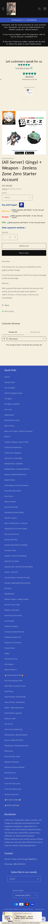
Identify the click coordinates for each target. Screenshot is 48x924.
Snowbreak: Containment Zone (16, 745)
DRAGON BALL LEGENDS (13, 463)
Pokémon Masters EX (12, 637)
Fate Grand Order (11, 507)
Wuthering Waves (11, 778)
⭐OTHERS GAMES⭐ (12, 800)
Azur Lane (8, 409)
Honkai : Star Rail (11, 572)
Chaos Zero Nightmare (13, 447)
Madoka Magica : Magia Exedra (16, 599)
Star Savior (8, 724)
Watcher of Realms (11, 762)
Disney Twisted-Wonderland (15, 474)
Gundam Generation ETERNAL (16, 545)
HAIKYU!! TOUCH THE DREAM (15, 556)
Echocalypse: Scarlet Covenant (16, 485)
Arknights (8, 398)
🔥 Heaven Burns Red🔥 (14, 675)
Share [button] (7, 305)
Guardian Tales (10, 550)
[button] (3, 8)
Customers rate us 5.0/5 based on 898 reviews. (21, 922)
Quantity (5, 232)
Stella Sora (8, 751)
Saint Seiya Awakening (13, 729)
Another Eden (9, 382)
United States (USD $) (22, 895)
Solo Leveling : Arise (12, 756)
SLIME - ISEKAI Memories (14, 707)
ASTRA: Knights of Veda (13, 393)
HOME (6, 653)
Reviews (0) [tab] (13, 332)
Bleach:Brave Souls (11, 420)
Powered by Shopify (26, 909)
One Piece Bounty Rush (13, 680)
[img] (24, 65)
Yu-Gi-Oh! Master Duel (12, 789)
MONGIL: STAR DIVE (11, 610)
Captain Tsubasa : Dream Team (16, 442)
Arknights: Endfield (11, 404)
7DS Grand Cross (10, 659)
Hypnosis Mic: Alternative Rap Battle (18, 567)
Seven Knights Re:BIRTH (13, 740)
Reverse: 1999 (9, 718)
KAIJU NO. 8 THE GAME (13, 458)
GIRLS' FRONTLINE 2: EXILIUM (15, 523)
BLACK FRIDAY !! (10, 669)
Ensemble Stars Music (12, 491)
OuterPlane (8, 691)
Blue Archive (9, 426)
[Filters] (4, 339)
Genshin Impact (10, 518)
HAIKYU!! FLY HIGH (11, 561)
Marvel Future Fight (12, 604)
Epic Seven (8, 496)
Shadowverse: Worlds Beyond (15, 735)
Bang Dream (9, 415)
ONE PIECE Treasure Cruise (14, 686)
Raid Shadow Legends (13, 713)
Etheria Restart (10, 501)
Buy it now (24, 253)
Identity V (8, 588)
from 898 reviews (23, 68)
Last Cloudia (9, 621)
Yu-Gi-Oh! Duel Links (12, 783)
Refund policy (39, 909)
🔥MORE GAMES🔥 (11, 805)
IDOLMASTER (9, 594)
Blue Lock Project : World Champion (18, 431)
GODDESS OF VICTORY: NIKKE (15, 528)
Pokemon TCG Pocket (12, 642)
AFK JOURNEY (9, 388)
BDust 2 (7, 436)
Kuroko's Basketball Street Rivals (17, 583)
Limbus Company (11, 626)
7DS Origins (8, 664)
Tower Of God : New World (14, 702)
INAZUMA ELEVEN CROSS (14, 512)
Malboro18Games (14, 909)
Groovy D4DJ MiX (10, 539)
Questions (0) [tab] (35, 332)
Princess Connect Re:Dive (14, 632)
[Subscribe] (38, 879)
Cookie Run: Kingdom (12, 453)
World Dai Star (10, 773)
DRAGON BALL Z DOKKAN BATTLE (17, 469)
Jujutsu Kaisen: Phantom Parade (17, 577)
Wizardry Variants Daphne (14, 767)
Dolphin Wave (9, 480)
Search (7, 377)
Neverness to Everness (13, 615)
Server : (4, 193)
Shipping (4, 189)
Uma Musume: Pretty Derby (15, 697)
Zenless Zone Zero (11, 794)
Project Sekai (9, 648)
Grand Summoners (11, 534)
